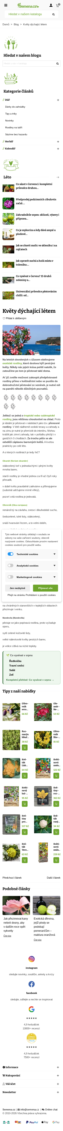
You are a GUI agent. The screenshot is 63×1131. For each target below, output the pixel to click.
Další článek (53, 877)
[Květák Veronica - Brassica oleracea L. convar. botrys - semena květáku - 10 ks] (11, 852)
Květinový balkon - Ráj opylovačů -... (25, 790)
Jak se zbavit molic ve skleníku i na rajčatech (36, 247)
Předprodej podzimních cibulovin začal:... (36, 201)
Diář (7, 99)
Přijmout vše (45, 588)
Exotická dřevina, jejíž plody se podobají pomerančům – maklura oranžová (44, 926)
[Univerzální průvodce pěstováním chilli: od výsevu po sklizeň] (8, 295)
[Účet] (51, 5)
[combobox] (26, 14)
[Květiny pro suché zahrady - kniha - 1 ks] (11, 824)
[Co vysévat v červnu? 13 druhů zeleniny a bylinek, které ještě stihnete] (8, 280)
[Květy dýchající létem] (31, 339)
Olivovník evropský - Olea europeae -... (25, 706)
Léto (7, 177)
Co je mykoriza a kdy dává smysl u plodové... (36, 232)
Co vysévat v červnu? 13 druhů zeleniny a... (33, 278)
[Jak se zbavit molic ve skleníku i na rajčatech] (8, 249)
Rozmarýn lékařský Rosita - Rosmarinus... (25, 734)
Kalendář (10, 148)
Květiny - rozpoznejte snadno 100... (56, 790)
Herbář (9, 141)
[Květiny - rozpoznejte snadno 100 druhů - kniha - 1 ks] (43, 796)
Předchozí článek (12, 877)
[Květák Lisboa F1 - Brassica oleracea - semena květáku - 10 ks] (11, 767)
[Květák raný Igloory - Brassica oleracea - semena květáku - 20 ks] (43, 824)
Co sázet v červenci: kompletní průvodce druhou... (34, 186)
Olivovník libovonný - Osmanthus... (56, 734)
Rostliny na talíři (13, 127)
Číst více (7, 936)
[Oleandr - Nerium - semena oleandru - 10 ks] (43, 711)
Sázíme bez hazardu (16, 134)
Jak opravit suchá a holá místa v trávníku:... (34, 262)
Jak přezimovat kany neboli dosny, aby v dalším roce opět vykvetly (16, 924)
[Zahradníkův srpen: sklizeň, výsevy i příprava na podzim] (8, 219)
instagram (31, 967)
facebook (31, 993)
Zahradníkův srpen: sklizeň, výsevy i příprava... (37, 216)
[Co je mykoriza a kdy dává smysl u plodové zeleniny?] (8, 234)
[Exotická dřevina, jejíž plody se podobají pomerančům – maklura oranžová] (46, 905)
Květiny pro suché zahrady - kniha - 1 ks (25, 819)
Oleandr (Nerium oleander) (15, 461)
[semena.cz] (28, 5)
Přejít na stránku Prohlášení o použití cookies (32, 595)
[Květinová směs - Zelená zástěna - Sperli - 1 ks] (43, 767)
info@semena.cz (30, 1109)
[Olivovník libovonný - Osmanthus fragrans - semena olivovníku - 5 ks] (43, 739)
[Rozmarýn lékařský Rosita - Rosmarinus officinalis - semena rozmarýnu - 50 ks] (11, 739)
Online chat (51, 1109)
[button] (52, 177)
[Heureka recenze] (31, 1038)
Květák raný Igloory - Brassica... (56, 819)
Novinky (9, 120)
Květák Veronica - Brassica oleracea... (25, 847)
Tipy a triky (11, 113)
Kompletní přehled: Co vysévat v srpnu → (30, 680)
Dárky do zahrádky (15, 106)
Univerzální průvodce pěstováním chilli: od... (36, 293)
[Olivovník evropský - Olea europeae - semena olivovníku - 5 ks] (11, 711)
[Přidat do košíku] (25, 747)
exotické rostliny (12, 363)
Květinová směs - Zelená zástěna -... (56, 762)
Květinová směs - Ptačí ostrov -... (56, 847)
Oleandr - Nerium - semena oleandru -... (56, 706)
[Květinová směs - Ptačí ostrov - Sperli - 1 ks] (43, 852)
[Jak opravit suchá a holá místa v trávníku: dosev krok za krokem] (8, 265)
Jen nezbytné (17, 588)
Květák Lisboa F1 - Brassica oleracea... (25, 762)
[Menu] (6, 5)
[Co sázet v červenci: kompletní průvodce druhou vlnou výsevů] (8, 188)
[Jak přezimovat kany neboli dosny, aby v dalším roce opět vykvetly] (16, 905)
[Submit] (54, 14)
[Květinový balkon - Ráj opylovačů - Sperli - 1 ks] (11, 796)
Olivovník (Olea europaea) (15, 505)
